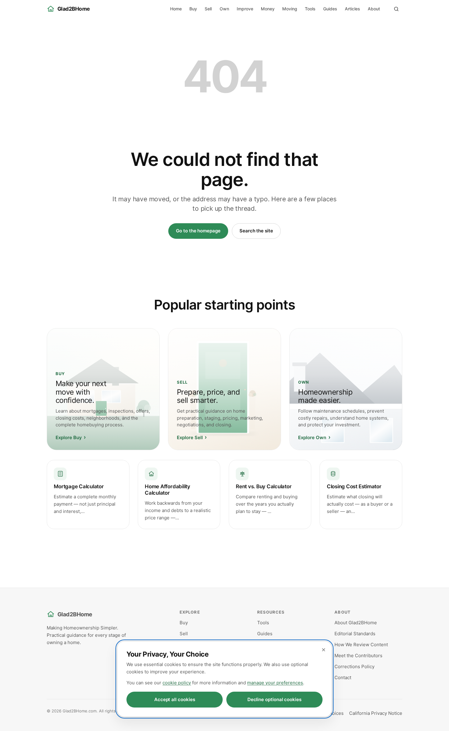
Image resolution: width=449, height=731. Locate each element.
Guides (330, 8)
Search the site (256, 231)
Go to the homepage (198, 231)
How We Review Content (361, 644)
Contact (342, 677)
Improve (245, 8)
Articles (352, 8)
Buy (193, 8)
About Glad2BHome (355, 622)
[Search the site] (396, 9)
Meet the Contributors (358, 655)
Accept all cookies (174, 699)
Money (268, 8)
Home (176, 8)
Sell (208, 8)
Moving (289, 8)
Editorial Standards (354, 633)
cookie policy (176, 683)
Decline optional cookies (274, 699)
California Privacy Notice (375, 713)
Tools (310, 8)
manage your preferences (275, 683)
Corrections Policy (354, 666)
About (374, 8)
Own (224, 8)
